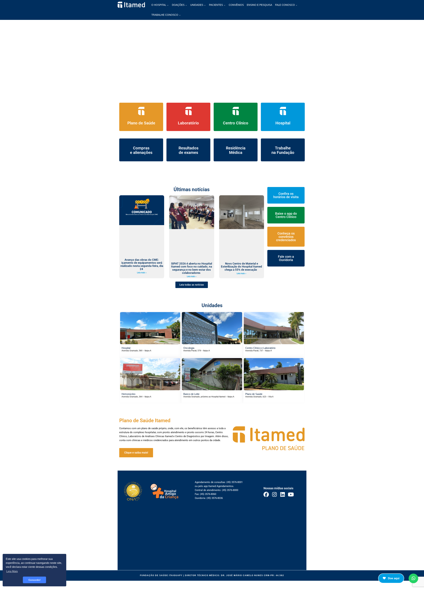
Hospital (282, 123)
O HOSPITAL (158, 4)
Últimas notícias (192, 189)
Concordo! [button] (34, 580)
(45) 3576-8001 (234, 482)
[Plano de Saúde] (141, 111)
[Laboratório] (188, 111)
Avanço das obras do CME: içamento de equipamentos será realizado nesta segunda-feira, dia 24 (141, 264)
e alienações (141, 152)
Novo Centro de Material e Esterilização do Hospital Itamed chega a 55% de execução (241, 266)
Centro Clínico (235, 123)
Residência (235, 148)
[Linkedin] (282, 494)
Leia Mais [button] (12, 571)
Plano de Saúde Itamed (144, 420)
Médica (235, 152)
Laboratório (188, 123)
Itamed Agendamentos (220, 486)
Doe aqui (393, 578)
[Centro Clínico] (236, 111)
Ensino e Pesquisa (259, 4)
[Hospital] (283, 111)
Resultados (188, 148)
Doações (178, 4)
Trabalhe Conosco (164, 14)
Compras (141, 148)
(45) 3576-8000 (230, 490)
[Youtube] (291, 494)
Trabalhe (283, 148)
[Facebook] (266, 494)
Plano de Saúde (141, 123)
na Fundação (282, 152)
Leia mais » (142, 272)
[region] (212, 67)
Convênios (236, 4)
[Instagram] (274, 494)
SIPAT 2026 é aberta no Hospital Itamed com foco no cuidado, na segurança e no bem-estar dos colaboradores (191, 268)
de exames (188, 152)
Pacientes (216, 4)
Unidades (196, 4)
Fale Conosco (285, 4)
